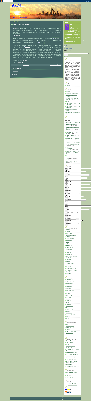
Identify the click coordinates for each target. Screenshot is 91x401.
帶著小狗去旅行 (69, 243)
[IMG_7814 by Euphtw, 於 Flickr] (27, 47)
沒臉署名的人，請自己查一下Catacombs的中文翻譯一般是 (72, 161)
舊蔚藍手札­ (68, 229)
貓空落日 (25, 60)
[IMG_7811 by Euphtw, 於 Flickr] (41, 42)
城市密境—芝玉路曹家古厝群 (72, 98)
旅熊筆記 (68, 236)
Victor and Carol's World (71, 331)
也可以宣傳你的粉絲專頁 (68, 48)
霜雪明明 (68, 316)
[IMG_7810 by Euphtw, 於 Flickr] (16, 28)
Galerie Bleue (69, 271)
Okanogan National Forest (71, 357)
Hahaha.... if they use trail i (71, 135)
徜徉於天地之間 (69, 266)
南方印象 (68, 299)
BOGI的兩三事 (69, 245)
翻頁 (67, 324)
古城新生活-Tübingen (70, 247)
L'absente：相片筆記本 (71, 314)
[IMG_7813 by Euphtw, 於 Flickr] (16, 35)
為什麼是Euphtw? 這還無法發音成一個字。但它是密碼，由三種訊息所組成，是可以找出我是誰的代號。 (72, 36)
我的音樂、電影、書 (70, 231)
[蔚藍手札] (64, 46)
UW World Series (69, 375)
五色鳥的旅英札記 (69, 306)
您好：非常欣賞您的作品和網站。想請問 (71, 157)
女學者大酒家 (69, 249)
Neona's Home (69, 252)
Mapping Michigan (70, 290)
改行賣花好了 (69, 101)
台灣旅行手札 (19, 62)
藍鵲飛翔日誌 (69, 286)
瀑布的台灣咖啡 (69, 257)
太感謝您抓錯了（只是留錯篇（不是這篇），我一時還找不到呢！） (73, 124)
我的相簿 (68, 85)
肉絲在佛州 (68, 304)
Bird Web (68, 344)
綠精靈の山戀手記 (69, 283)
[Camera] (66, 56)
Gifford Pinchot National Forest (72, 354)
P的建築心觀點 (69, 313)
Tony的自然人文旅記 (70, 281)
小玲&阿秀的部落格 (70, 326)
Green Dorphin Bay (70, 238)
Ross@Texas (69, 302)
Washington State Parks (71, 347)
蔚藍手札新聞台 (69, 233)
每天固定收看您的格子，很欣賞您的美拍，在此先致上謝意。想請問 (73, 144)
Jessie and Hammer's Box (71, 270)
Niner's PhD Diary (69, 329)
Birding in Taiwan (69, 340)
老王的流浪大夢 (69, 297)
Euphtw (71, 26)
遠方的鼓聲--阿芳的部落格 (71, 256)
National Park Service (70, 346)
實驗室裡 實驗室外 (70, 263)
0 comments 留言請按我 (55, 65)
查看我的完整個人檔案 (70, 41)
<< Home (14, 74)
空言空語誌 (68, 288)
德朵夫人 (68, 311)
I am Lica (68, 250)
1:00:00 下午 (26, 65)
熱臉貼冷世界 (69, 254)
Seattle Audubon (69, 342)
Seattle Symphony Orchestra (72, 372)
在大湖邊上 (68, 261)
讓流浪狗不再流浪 (69, 240)
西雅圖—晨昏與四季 (70, 327)
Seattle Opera (69, 373)
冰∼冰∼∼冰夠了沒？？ (71, 235)
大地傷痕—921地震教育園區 (72, 93)
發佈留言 (15, 71)
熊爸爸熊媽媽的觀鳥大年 (71, 268)
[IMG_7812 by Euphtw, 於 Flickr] (55, 38)
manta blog (68, 273)
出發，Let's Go (69, 295)
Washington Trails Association (72, 366)
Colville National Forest (71, 359)
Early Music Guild (69, 377)
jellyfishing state (69, 334)
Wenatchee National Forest (71, 352)
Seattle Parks (69, 364)
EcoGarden (68, 259)
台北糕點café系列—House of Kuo (73, 99)
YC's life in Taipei (69, 309)
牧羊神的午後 (69, 300)
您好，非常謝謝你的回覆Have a (69, 148)
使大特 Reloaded (69, 333)
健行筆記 (68, 318)
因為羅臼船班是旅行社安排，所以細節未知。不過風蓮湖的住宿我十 (73, 152)
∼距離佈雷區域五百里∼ (71, 285)
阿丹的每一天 (69, 293)
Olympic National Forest (71, 356)
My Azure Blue (69, 264)
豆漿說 (67, 242)
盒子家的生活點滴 (69, 279)
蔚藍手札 (16, 5)
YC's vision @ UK (69, 307)
